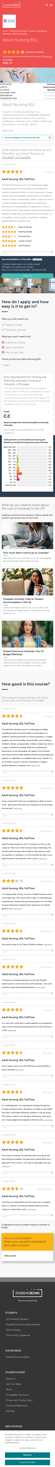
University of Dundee (18, 31)
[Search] (47, 5)
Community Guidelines (18, 1335)
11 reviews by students (34, 52)
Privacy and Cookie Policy (19, 1400)
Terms (9, 1389)
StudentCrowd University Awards (23, 1324)
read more (7, 130)
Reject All (27, 1455)
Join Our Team (13, 1384)
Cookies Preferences (16, 1405)
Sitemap (10, 1411)
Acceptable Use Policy (17, 1395)
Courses (32, 31)
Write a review (10, 1255)
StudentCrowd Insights (18, 1357)
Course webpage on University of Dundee (22, 137)
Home (5, 31)
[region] (27, 1448)
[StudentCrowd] (12, 5)
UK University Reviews (17, 1319)
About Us (10, 1378)
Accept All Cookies (27, 1462)
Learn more (27, 276)
